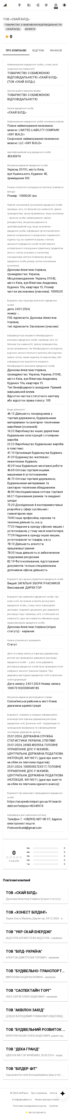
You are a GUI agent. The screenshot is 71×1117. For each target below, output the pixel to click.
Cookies (53, 1106)
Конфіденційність (22, 1099)
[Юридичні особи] (29, 5)
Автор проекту (37, 1112)
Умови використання (47, 1099)
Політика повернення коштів (29, 1106)
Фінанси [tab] (56, 50)
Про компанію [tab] (16, 50)
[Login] (38, 5)
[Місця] (19, 5)
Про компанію (39, 1093)
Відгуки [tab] (38, 50)
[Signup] (47, 5)
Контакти (55, 1093)
